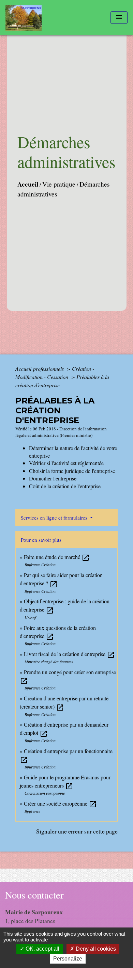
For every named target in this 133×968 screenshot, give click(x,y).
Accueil (27, 184)
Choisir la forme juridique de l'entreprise (72, 470)
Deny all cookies (95, 949)
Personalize (67, 959)
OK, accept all (41, 949)
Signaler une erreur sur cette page (77, 831)
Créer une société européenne (60, 803)
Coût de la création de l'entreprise (65, 486)
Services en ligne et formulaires (55, 517)
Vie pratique (58, 184)
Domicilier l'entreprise (52, 478)
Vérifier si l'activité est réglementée (66, 462)
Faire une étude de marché (57, 556)
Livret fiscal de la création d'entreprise (69, 653)
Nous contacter (34, 895)
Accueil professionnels (40, 368)
